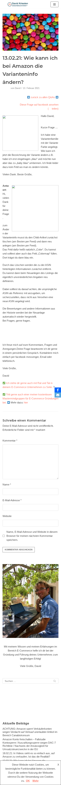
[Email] (58, 395)
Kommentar (10, 440)
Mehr (36, 780)
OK (28, 780)
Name (7, 484)
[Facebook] (58, 389)
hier (26, 402)
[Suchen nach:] (30, 680)
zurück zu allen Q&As (43, 97)
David (18, 88)
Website (7, 516)
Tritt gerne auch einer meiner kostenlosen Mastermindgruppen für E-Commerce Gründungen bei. (30, 398)
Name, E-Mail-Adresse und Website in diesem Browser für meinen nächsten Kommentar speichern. (32, 535)
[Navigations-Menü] (54, 4)
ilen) (56, 108)
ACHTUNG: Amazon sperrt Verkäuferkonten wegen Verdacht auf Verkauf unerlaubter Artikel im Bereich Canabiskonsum (30, 732)
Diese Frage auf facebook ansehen (39, 104)
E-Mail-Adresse (12, 500)
